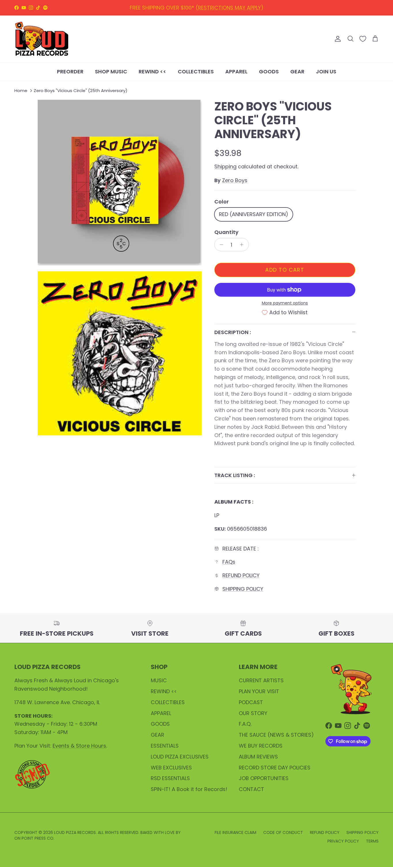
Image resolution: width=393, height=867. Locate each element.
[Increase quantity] (243, 244)
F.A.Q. (245, 723)
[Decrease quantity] (220, 244)
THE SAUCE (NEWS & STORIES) (276, 734)
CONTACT (251, 789)
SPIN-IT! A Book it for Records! (189, 789)
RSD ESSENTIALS (170, 778)
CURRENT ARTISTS (261, 680)
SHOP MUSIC (111, 71)
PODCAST (251, 702)
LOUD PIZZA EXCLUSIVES (180, 756)
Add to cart (284, 269)
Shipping (225, 166)
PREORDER (70, 71)
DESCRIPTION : (232, 332)
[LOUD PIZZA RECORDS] (41, 38)
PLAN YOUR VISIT (259, 691)
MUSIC (159, 680)
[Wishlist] (363, 39)
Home (20, 91)
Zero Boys (234, 180)
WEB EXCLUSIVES (171, 767)
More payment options (285, 303)
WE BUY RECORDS (261, 745)
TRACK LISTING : (234, 475)
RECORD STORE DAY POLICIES (274, 767)
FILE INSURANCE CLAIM (235, 832)
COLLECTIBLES (196, 71)
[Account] (336, 38)
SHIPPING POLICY (234, 8)
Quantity (226, 232)
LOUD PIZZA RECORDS (75, 832)
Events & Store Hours (79, 745)
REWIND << (152, 71)
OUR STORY (253, 713)
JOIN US (326, 71)
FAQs (228, 561)
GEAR (297, 71)
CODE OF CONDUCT (283, 832)
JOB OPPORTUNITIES (264, 778)
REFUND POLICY (188, 8)
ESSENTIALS (165, 745)
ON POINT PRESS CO (34, 838)
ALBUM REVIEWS (258, 756)
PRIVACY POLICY (343, 841)
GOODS (269, 71)
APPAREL (236, 71)
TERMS (372, 841)
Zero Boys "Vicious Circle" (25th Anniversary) (80, 91)
